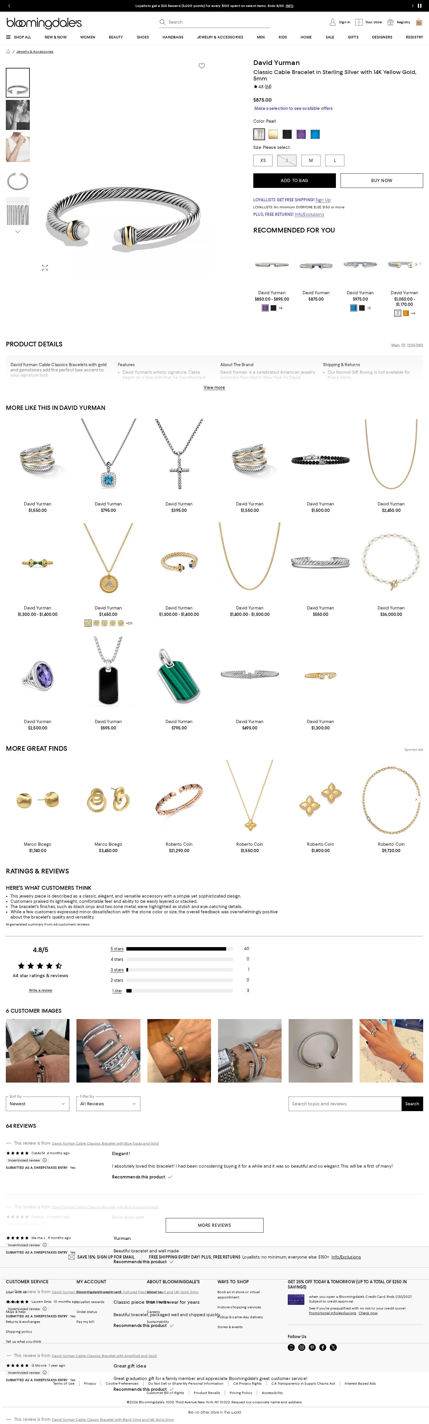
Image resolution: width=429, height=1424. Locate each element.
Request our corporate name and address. (266, 1402)
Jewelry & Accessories (34, 52)
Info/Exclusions (309, 214)
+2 (369, 308)
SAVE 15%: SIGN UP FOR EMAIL (106, 1257)
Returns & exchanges (23, 1322)
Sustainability (158, 1322)
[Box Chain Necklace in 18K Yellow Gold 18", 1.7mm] (391, 458)
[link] (271, 301)
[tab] (18, 83)
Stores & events (230, 1327)
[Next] (416, 264)
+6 (413, 313)
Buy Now (382, 180)
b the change (158, 1302)
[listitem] (214, 6)
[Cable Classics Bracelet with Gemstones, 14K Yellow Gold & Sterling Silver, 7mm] (404, 265)
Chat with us (16, 1292)
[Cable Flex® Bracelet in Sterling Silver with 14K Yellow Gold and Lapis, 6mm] (316, 265)
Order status (86, 1312)
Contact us (15, 1302)
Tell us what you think (23, 1342)
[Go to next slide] (412, 5)
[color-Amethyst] (265, 308)
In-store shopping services (239, 1307)
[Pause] (419, 5)
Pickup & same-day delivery (240, 1317)
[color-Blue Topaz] (354, 308)
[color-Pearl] (398, 313)
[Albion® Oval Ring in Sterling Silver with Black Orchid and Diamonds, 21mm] (37, 676)
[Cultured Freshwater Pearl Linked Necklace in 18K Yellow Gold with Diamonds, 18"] (391, 562)
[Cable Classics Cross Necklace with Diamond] (179, 458)
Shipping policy (19, 1332)
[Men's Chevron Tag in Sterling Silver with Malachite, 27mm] (179, 676)
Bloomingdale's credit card (98, 1292)
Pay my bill (85, 1322)
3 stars (117, 969)
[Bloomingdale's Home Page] (44, 23)
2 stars (117, 980)
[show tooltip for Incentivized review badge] (43, 1160)
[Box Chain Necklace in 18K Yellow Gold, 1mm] (250, 562)
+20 (129, 623)
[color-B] (96, 623)
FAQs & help (16, 1312)
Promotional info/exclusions (332, 1313)
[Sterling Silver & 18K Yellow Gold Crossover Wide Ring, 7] (250, 458)
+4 (280, 308)
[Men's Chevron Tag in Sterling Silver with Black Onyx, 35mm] (108, 676)
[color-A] (88, 623)
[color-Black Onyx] (273, 308)
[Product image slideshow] (124, 167)
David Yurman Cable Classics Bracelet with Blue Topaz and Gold (105, 1143)
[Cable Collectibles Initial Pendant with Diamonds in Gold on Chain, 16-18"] (108, 562)
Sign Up (323, 200)
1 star (117, 990)
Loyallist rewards (90, 1302)
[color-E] (121, 623)
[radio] (265, 308)
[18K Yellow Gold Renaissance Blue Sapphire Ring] (179, 562)
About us (154, 1292)
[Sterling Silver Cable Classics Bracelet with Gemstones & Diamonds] (360, 265)
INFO (290, 6)
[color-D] (113, 623)
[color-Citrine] (406, 313)
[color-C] (104, 623)
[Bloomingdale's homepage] (8, 51)
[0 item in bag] (419, 22)
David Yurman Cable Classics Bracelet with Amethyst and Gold (104, 1356)
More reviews (214, 1225)
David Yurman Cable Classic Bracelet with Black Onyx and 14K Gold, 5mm (113, 1420)
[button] (108, 167)
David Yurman (276, 63)
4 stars (117, 959)
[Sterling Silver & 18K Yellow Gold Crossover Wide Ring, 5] (37, 458)
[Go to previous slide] (9, 5)
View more (214, 387)
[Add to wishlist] (201, 66)
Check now (368, 1313)
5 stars (117, 949)
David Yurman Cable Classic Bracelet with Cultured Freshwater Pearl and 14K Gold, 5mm (125, 1292)
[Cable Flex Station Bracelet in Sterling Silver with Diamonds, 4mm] (250, 676)
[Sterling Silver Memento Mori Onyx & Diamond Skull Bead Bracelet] (320, 458)
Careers (153, 1312)
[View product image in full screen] (44, 267)
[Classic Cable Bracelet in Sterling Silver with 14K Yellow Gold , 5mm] (271, 265)
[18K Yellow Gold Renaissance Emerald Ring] (37, 562)
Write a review (41, 990)
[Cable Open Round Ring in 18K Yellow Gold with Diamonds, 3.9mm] (320, 676)
